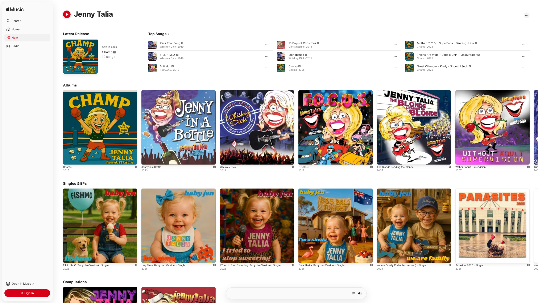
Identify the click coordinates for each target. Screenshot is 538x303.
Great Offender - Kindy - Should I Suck (442, 66)
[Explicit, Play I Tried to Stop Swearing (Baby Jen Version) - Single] (225, 258)
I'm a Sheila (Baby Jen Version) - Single (323, 190)
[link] (159, 34)
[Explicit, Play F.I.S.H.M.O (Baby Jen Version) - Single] (68, 258)
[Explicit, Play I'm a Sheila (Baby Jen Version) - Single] (304, 258)
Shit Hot (165, 66)
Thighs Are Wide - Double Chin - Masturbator (447, 54)
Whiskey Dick (228, 92)
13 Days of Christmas (302, 43)
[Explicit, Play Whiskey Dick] (225, 159)
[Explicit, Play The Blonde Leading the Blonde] (382, 159)
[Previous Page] (144, 56)
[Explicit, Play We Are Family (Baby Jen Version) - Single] (382, 258)
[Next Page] (534, 56)
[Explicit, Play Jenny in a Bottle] (147, 159)
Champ (107, 52)
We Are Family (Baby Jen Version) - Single (404, 190)
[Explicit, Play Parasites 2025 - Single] (461, 258)
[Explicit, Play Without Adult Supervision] (461, 159)
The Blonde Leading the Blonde (397, 92)
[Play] (67, 14)
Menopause (296, 54)
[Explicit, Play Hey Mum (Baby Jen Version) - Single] (147, 258)
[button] (27, 20)
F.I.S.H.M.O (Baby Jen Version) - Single (89, 190)
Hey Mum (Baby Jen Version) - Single (166, 190)
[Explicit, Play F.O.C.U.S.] (304, 159)
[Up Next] (353, 293)
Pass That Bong (170, 43)
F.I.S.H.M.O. (167, 54)
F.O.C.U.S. (305, 92)
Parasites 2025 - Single (470, 190)
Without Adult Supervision (472, 92)
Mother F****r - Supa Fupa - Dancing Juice (445, 43)
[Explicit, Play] (152, 45)
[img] (15, 9)
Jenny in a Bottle (152, 92)
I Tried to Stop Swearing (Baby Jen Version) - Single (254, 190)
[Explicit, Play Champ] (68, 68)
